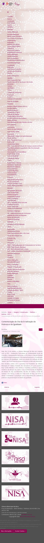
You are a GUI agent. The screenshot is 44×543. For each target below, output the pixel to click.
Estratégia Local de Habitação (16, 224)
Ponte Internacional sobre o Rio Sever (18, 233)
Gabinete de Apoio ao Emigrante (17, 215)
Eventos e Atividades (13, 281)
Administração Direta (13, 231)
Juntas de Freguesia (13, 75)
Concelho (10, 16)
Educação (10, 188)
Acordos (9, 97)
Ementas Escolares (12, 194)
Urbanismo (10, 242)
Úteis (8, 284)
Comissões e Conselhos (14, 69)
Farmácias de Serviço (13, 300)
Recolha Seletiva (12, 108)
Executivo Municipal (13, 34)
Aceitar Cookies (20, 531)
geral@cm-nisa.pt (26, 514)
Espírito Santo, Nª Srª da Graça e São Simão (20, 82)
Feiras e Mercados (12, 260)
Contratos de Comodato (14, 99)
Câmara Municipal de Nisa (27, 516)
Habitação (10, 222)
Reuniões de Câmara (13, 44)
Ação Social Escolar (13, 192)
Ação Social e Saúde (13, 131)
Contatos (10, 302)
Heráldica (10, 27)
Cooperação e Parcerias (14, 92)
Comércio (10, 257)
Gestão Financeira (12, 56)
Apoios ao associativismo (14, 129)
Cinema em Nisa (12, 173)
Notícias (9, 279)
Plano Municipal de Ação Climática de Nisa (19, 122)
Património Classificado (14, 165)
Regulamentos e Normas (14, 52)
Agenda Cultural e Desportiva (16, 269)
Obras (9, 227)
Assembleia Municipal (13, 63)
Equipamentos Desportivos (15, 179)
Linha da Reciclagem (13, 114)
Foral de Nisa (11, 23)
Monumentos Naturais (13, 167)
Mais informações (6, 531)
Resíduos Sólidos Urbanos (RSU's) (17, 106)
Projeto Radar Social (13, 154)
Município (10, 29)
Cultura (9, 160)
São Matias (10, 88)
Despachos (10, 48)
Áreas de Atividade (12, 101)
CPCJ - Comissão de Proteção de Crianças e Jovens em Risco (24, 146)
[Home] (8, 14)
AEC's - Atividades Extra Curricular (17, 202)
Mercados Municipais (13, 262)
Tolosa (9, 90)
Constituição (11, 65)
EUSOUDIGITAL (12, 174)
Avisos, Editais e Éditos (13, 46)
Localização (10, 21)
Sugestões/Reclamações (14, 288)
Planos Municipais (12, 54)
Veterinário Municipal (13, 253)
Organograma (11, 40)
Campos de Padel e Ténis (14, 183)
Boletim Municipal (12, 273)
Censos (9, 25)
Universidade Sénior (13, 144)
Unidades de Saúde (13, 298)
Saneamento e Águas (13, 112)
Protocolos (10, 95)
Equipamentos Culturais (14, 163)
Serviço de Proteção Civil (14, 235)
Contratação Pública (13, 158)
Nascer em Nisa (11, 138)
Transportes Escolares (13, 196)
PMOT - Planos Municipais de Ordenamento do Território (24, 245)
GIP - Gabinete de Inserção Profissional (19, 213)
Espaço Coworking (12, 264)
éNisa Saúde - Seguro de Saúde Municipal (19, 136)
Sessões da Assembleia (14, 71)
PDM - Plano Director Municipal (16, 247)
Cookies (9, 292)
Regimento (10, 42)
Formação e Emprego (13, 211)
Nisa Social (10, 134)
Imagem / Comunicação (14, 267)
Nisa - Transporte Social (14, 140)
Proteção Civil (11, 238)
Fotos (5, 382)
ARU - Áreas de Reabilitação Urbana (17, 249)
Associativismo (11, 124)
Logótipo (10, 275)
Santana (9, 86)
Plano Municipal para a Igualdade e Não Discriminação (23, 148)
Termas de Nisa (11, 150)
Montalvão (10, 84)
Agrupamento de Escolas (14, 190)
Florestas (10, 240)
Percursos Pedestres (13, 181)
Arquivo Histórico (12, 169)
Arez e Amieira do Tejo (14, 80)
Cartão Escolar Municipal (14, 208)
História (9, 19)
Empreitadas (11, 229)
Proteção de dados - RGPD (15, 290)
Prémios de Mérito (12, 198)
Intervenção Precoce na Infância (16, 152)
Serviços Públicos (12, 286)
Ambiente (10, 104)
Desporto (10, 177)
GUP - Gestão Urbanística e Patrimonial (18, 251)
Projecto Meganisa (12, 170)
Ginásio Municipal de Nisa (14, 185)
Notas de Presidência (13, 50)
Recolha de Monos (12, 110)
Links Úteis (10, 296)
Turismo (9, 255)
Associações (11, 127)
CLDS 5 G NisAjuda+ (13, 156)
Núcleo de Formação (13, 217)
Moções (9, 73)
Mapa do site (11, 294)
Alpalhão (10, 78)
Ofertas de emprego (13, 219)
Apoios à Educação (13, 206)
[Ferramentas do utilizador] (40, 329)
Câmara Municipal (12, 32)
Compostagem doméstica (15, 116)
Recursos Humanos (13, 58)
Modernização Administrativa (16, 60)
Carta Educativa (11, 200)
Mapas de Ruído (12, 120)
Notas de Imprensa (13, 271)
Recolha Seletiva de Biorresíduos (17, 118)
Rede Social (10, 142)
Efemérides (10, 277)
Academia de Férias (13, 204)
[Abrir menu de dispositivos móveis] (7, 12)
